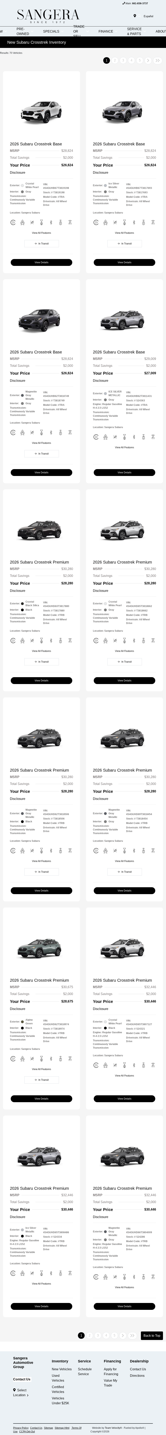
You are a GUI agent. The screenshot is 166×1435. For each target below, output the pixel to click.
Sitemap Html (62, 1428)
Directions (137, 1375)
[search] (139, 16)
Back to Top (152, 1335)
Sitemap (48, 1428)
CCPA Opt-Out (27, 1431)
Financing (112, 1361)
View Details (41, 262)
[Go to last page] (157, 60)
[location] (136, 16)
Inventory (60, 1361)
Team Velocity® (113, 1428)
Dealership (139, 1361)
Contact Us (21, 1379)
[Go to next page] (148, 60)
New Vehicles (62, 1369)
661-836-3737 (140, 3)
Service (84, 1361)
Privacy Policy (21, 1428)
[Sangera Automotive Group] (48, 16)
